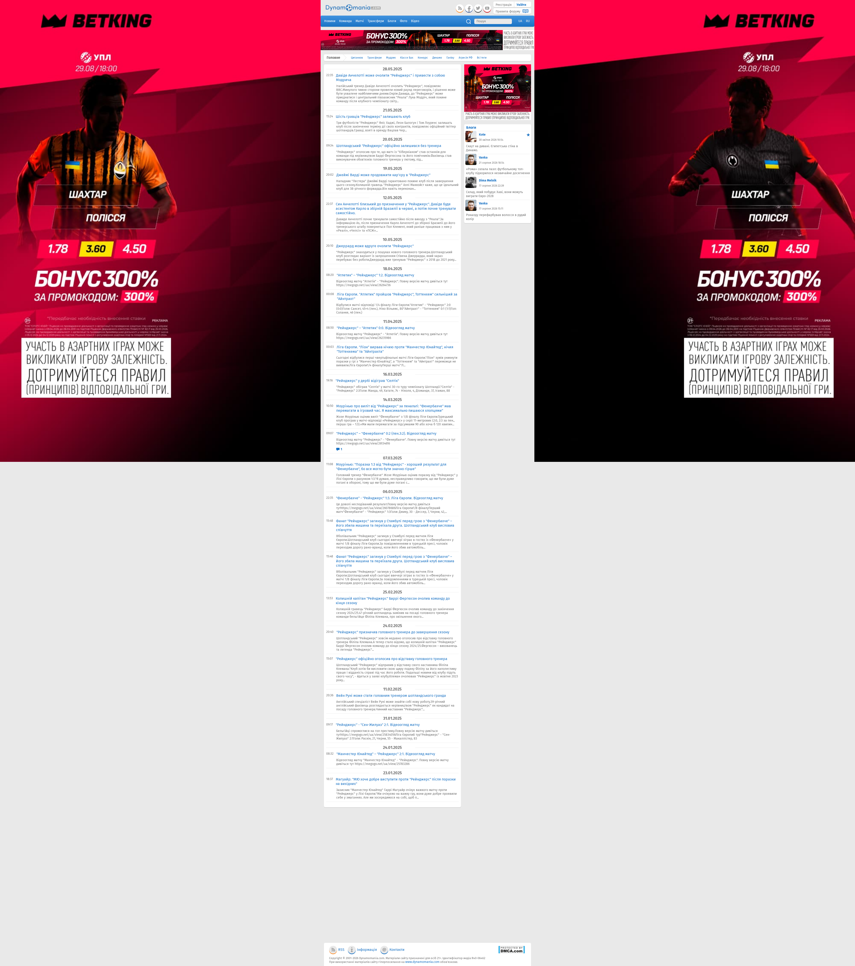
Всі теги (482, 57)
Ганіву (450, 57)
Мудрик (391, 57)
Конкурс (423, 57)
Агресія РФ (465, 57)
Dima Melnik (488, 180)
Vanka (483, 157)
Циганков (357, 57)
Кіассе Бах (406, 57)
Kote (482, 135)
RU (528, 21)
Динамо (437, 57)
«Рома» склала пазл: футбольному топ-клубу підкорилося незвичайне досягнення (498, 171)
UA (520, 21)
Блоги (471, 127)
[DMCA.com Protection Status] (511, 952)
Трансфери (374, 57)
